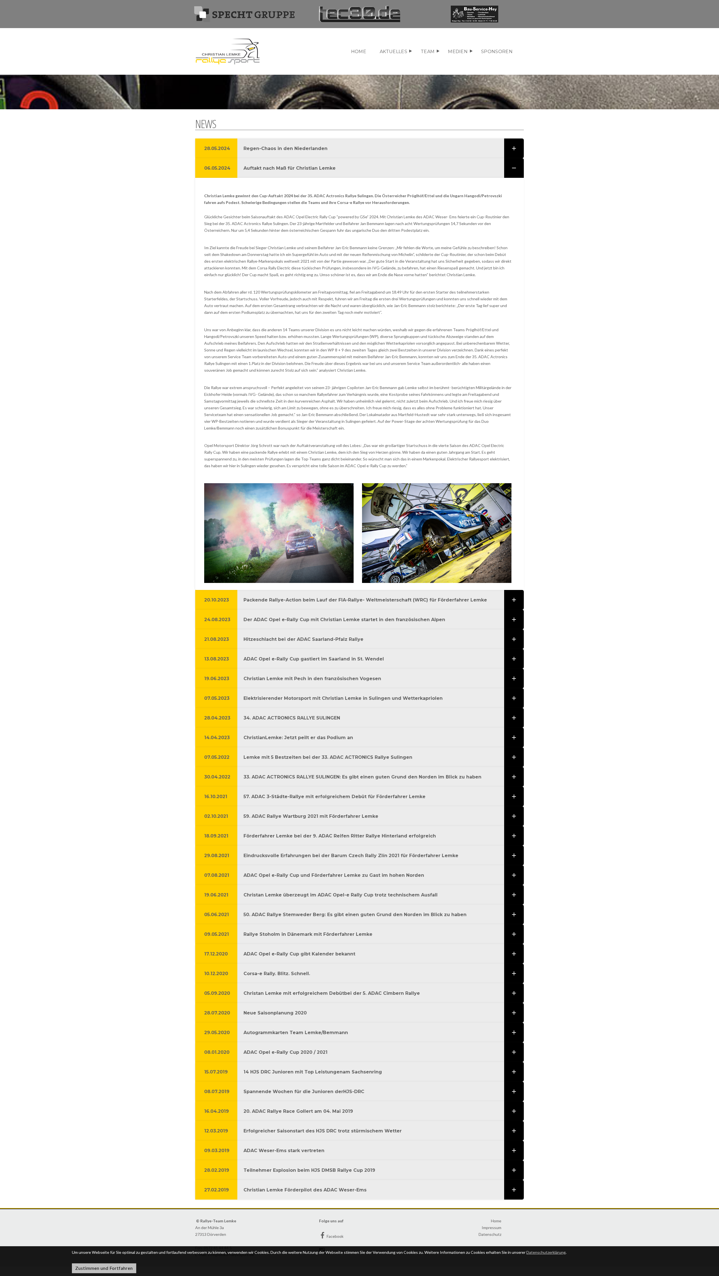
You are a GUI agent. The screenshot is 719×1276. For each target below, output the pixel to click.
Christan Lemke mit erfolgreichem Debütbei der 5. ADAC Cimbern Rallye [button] (312, 993)
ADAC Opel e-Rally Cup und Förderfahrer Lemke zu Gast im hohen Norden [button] (315, 875)
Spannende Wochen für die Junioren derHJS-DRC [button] (284, 1091)
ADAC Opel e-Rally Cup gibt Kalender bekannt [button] (279, 954)
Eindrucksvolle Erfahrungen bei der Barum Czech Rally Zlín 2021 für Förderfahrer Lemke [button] (332, 855)
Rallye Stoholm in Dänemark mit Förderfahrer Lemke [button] (288, 934)
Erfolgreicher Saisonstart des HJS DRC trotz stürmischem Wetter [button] (303, 1131)
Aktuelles (393, 51)
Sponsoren (497, 51)
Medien (458, 51)
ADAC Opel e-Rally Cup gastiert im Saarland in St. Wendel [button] (294, 659)
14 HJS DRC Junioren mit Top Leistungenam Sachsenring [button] (293, 1072)
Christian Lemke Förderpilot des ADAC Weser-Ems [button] (285, 1190)
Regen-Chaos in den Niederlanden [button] (265, 148)
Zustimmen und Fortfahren (104, 1268)
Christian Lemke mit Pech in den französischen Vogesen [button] (292, 678)
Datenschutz (490, 1234)
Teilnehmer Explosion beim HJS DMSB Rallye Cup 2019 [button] (289, 1170)
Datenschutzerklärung (546, 1252)
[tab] (359, 148)
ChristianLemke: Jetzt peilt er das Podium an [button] (278, 737)
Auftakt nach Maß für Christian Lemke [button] (270, 168)
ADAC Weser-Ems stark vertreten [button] (264, 1150)
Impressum (491, 1227)
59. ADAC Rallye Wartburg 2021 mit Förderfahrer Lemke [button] (291, 816)
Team (427, 51)
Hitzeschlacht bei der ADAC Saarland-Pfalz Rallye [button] (283, 639)
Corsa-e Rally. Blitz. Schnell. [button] (257, 973)
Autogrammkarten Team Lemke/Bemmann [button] (276, 1032)
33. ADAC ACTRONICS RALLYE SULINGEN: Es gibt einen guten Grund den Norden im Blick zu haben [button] (342, 777)
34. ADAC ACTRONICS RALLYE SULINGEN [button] (272, 718)
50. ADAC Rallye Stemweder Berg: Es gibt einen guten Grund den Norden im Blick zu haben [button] (335, 914)
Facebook (334, 1236)
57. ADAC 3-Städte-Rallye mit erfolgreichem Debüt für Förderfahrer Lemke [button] (315, 796)
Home (358, 51)
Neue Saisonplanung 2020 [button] (255, 1013)
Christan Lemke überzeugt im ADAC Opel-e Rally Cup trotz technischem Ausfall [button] (321, 895)
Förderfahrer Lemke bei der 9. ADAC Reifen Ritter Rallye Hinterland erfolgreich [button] (320, 836)
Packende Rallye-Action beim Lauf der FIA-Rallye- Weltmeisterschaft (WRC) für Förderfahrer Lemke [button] (345, 600)
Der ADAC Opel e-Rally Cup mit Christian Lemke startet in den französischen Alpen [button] (324, 619)
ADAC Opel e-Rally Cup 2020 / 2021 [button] (265, 1052)
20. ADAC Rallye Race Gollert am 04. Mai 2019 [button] (278, 1111)
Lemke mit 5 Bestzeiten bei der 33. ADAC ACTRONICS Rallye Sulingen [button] (308, 757)
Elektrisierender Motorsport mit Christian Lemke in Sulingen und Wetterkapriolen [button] (323, 698)
